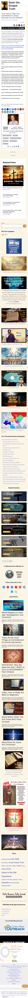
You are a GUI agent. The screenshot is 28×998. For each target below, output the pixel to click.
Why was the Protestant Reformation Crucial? (13, 477)
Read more (4, 647)
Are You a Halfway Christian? (14, 407)
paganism (15, 879)
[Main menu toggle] (25, 5)
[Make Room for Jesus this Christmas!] (13, 734)
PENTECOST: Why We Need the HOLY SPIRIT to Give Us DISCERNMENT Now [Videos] (13, 668)
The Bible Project (5, 913)
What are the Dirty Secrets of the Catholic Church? (14, 481)
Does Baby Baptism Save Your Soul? (11, 441)
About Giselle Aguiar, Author (14, 975)
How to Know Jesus (17, 995)
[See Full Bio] (16, 133)
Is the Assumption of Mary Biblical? (10, 466)
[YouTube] (16, 146)
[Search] (24, 225)
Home (14, 964)
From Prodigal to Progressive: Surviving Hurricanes (11, 203)
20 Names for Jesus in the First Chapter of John (11, 344)
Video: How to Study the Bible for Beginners (13, 693)
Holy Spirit (8, 866)
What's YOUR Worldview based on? (14, 303)
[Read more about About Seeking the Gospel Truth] (13, 175)
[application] (13, 28)
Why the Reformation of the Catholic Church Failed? (14, 479)
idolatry (14, 866)
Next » (10, 561)
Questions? (14, 980)
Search (3, 223)
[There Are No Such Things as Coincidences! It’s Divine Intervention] (13, 630)
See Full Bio (12, 132)
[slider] (22, 28)
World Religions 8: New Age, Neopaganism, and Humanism (12, 614)
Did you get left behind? (14, 387)
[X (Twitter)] (10, 146)
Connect (25, 995)
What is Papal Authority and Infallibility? (11, 462)
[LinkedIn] (18, 146)
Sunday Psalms (5, 885)
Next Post (13, 155)
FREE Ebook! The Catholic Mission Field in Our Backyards (14, 966)
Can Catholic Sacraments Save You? (11, 458)
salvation (5, 882)
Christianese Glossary (14, 973)
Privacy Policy (9, 995)
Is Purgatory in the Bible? (8, 452)
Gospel (11, 862)
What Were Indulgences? (8, 460)
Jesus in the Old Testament (8, 874)
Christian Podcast (5, 19)
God (17, 859)
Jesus (23, 866)
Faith (13, 859)
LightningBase (17, 993)
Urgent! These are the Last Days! (14, 967)
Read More (6, 498)
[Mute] (19, 28)
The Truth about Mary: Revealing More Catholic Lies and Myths (12, 550)
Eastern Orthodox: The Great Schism (11, 483)
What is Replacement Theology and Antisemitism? (14, 464)
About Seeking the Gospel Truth (12, 187)
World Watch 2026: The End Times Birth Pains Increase (12, 719)
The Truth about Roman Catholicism (9, 439)
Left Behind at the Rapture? (14, 981)
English (5, 234)
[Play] (3, 28)
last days (9, 879)
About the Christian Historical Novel (14, 978)
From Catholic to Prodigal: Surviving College (10, 195)
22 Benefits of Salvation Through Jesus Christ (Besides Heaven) (12, 494)
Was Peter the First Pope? (8, 454)
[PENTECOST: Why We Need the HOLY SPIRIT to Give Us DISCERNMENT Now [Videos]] (13, 656)
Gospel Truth (19, 863)
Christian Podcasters (14, 976)
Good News (4, 862)
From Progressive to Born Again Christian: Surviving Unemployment (12, 211)
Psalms (20, 879)
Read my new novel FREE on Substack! (14, 366)
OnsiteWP (3, 995)
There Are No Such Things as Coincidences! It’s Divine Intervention (13, 640)
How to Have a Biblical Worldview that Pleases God (14, 323)
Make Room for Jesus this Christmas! (11, 743)
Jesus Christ (6, 869)
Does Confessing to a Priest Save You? (11, 447)
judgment (3, 879)
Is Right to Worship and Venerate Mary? (11, 468)
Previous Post (13, 152)
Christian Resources (14, 969)
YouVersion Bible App (6, 909)
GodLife (3, 915)
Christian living (5, 859)
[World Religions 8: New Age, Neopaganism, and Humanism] (13, 605)
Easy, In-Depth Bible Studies (14, 970)
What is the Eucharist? (8, 456)
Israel (19, 866)
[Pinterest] (14, 146)
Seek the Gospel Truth (14, 5)
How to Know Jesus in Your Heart (14, 972)
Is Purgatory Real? (7, 449)
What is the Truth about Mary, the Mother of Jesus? (14, 471)
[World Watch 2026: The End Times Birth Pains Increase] (13, 708)
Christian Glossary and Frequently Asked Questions (14, 271)
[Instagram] (12, 146)
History (3, 866)
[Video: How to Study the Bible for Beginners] (13, 685)
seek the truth (14, 883)
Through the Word (5, 911)
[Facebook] (8, 146)
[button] (2, 109)
